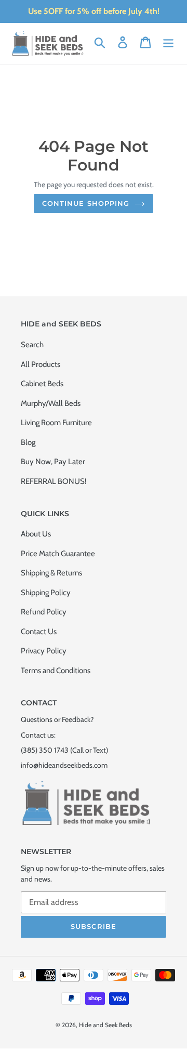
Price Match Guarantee (58, 553)
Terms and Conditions (55, 670)
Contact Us (39, 631)
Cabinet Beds (42, 383)
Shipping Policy (46, 592)
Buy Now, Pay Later (53, 461)
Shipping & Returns (51, 573)
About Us (36, 534)
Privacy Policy (43, 650)
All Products (40, 364)
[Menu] (168, 42)
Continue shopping (85, 203)
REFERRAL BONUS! (54, 481)
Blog (28, 442)
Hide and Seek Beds (105, 1025)
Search (32, 344)
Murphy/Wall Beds (51, 403)
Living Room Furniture (56, 422)
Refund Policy (43, 611)
